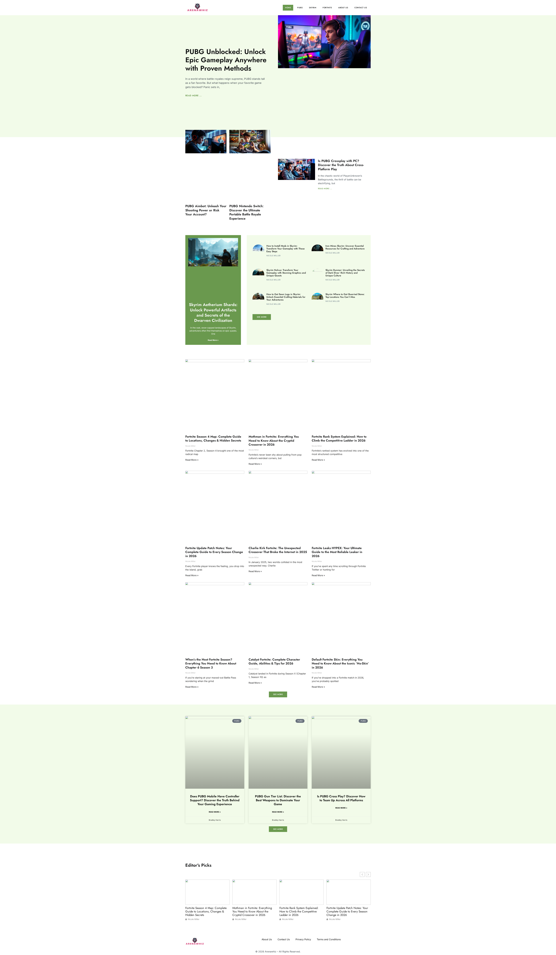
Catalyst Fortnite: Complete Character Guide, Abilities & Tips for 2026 (274, 661)
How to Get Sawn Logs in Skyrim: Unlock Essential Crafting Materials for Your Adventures (285, 297)
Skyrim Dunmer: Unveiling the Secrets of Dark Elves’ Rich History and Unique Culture (345, 272)
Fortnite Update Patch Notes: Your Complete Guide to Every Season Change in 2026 (214, 552)
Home (288, 7)
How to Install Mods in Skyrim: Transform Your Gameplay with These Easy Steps (285, 248)
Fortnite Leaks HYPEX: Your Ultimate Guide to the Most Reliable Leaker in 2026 (337, 552)
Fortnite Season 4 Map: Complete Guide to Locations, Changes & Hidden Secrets (213, 438)
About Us (343, 7)
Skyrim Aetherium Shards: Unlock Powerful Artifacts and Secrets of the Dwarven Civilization (213, 312)
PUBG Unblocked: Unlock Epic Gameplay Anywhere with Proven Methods (226, 60)
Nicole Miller (193, 919)
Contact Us (360, 7)
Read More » (213, 340)
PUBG (300, 7)
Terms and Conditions (329, 939)
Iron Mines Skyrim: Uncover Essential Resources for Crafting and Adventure (345, 247)
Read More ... (193, 95)
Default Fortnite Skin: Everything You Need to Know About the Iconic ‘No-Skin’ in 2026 (340, 663)
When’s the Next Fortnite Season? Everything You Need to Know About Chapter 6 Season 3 (210, 663)
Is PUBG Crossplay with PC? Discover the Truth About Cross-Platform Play (341, 165)
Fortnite (327, 7)
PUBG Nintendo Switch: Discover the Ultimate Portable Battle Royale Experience (246, 212)
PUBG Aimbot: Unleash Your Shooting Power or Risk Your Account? (205, 210)
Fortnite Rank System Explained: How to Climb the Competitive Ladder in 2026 (339, 438)
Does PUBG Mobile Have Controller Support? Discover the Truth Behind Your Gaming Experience (214, 800)
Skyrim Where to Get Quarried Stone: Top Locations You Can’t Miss (345, 296)
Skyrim (312, 7)
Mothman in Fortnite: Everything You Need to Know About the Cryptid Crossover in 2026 (274, 440)
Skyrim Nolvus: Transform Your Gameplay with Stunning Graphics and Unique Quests (286, 272)
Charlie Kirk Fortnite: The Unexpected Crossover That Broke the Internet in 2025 (278, 550)
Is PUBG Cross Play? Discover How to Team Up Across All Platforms (341, 798)
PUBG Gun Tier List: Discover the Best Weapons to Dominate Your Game (278, 800)
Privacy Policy (303, 939)
